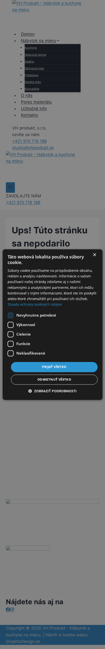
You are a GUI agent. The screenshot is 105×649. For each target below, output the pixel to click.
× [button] (94, 255)
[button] (52, 391)
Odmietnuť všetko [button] (54, 379)
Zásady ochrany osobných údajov (35, 304)
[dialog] (53, 324)
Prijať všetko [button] (54, 367)
